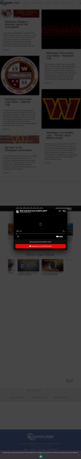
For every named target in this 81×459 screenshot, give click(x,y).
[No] (79, 455)
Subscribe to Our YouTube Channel (42, 246)
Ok (41, 456)
